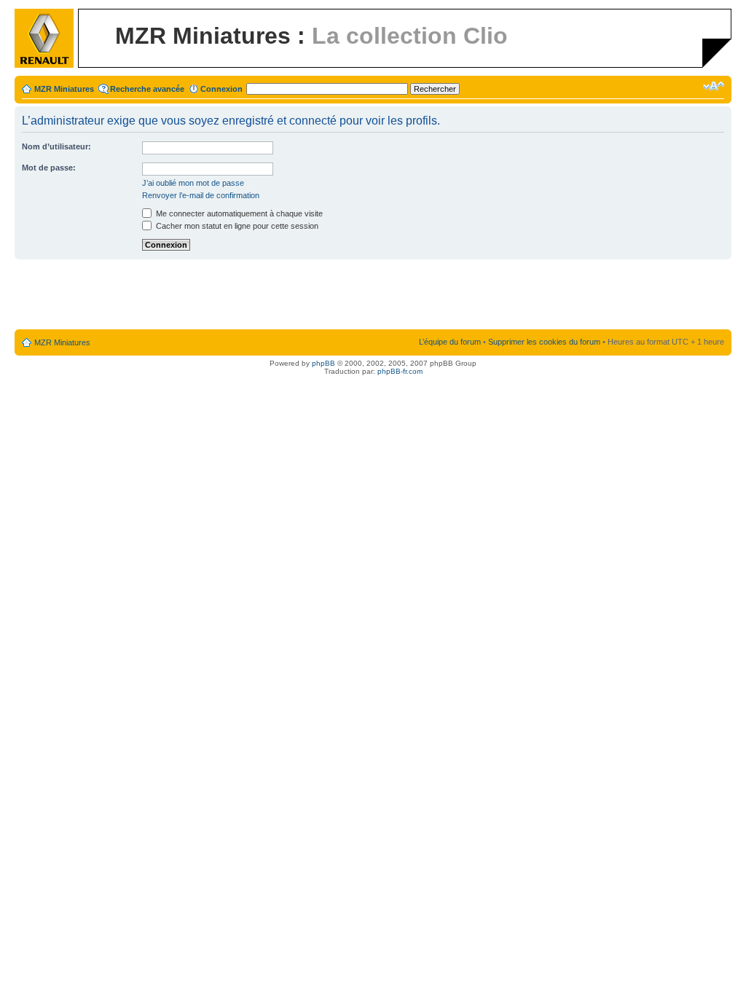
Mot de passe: (49, 167)
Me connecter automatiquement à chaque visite (238, 213)
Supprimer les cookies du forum (544, 341)
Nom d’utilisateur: (56, 146)
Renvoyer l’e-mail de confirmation (200, 195)
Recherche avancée (147, 89)
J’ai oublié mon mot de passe (193, 183)
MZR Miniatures (64, 89)
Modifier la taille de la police (713, 86)
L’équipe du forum (450, 341)
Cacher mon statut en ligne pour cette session (236, 225)
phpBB (323, 363)
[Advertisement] (373, 295)
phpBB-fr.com (400, 371)
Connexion (221, 89)
